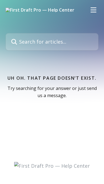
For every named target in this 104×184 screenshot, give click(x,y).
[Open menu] (93, 10)
